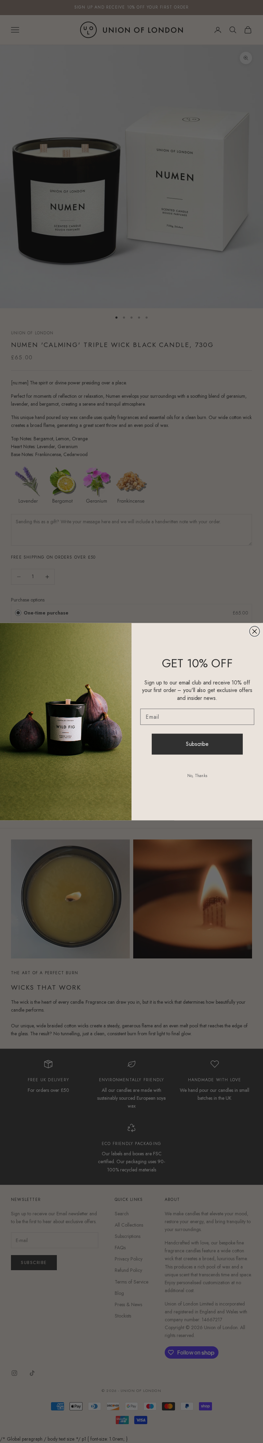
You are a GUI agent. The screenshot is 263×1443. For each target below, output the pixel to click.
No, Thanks (197, 776)
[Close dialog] (255, 631)
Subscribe (197, 744)
